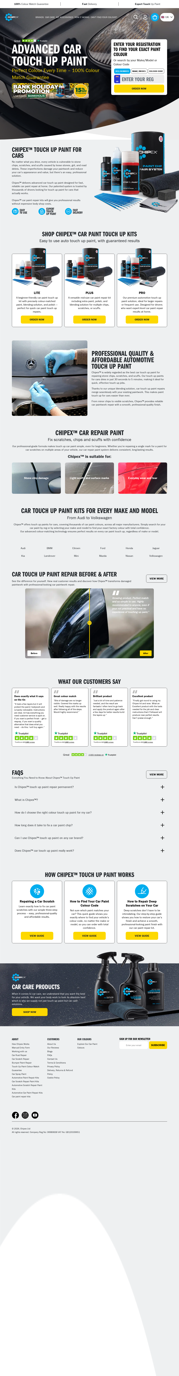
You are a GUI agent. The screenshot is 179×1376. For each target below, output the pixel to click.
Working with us (19, 1051)
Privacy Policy (53, 1066)
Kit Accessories (64, 17)
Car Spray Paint (19, 1074)
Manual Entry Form (21, 1047)
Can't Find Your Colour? (104, 17)
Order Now (139, 88)
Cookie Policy (53, 1077)
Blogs (49, 1051)
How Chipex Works (20, 1044)
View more (157, 578)
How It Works (82, 17)
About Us (51, 1044)
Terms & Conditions (56, 1062)
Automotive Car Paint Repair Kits (27, 1092)
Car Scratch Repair (20, 1058)
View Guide (37, 935)
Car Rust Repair (19, 1055)
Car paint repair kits (21, 1096)
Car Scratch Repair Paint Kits (25, 1081)
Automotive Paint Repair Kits (25, 1077)
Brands (40, 17)
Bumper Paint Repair (22, 1062)
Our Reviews (53, 1047)
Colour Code (156, 71)
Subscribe (158, 1045)
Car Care (50, 17)
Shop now (29, 1012)
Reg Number (122, 71)
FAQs (49, 1055)
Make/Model (139, 71)
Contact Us (52, 1058)
